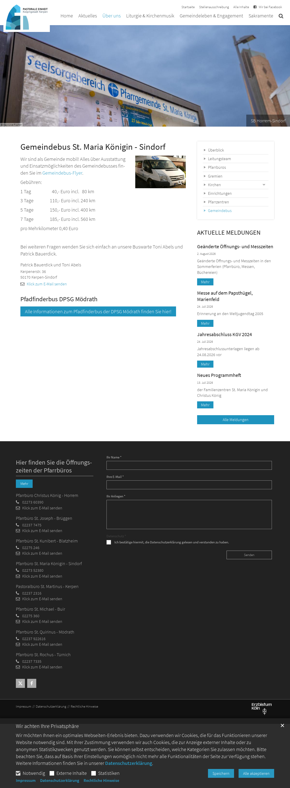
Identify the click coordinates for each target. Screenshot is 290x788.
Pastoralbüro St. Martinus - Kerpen (47, 586)
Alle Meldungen (236, 419)
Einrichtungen (220, 193)
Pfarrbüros (217, 167)
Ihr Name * (113, 457)
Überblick (216, 150)
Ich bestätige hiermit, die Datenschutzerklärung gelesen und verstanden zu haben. (171, 542)
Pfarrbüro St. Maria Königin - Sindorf (49, 563)
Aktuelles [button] (87, 16)
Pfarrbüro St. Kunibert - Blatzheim (47, 541)
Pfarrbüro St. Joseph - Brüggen (44, 518)
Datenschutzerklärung (128, 763)
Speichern (221, 773)
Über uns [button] (111, 16)
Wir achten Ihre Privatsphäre (47, 726)
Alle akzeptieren (256, 773)
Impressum (26, 780)
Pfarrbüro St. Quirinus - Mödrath (45, 632)
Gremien (215, 176)
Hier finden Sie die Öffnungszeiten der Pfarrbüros (54, 466)
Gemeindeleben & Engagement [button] (211, 16)
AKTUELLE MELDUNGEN (229, 232)
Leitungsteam (219, 158)
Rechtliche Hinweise (101, 780)
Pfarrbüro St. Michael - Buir (40, 609)
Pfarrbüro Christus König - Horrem (47, 495)
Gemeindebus (220, 210)
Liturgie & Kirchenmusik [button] (150, 16)
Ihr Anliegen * (115, 496)
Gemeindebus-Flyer (62, 173)
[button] (281, 16)
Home (66, 16)
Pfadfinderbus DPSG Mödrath (58, 299)
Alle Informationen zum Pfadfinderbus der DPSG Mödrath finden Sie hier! (98, 311)
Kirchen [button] (214, 184)
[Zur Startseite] (26, 16)
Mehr (205, 281)
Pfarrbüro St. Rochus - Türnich (43, 654)
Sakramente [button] (261, 16)
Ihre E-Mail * (115, 477)
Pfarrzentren (218, 202)
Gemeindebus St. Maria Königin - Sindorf (92, 146)
